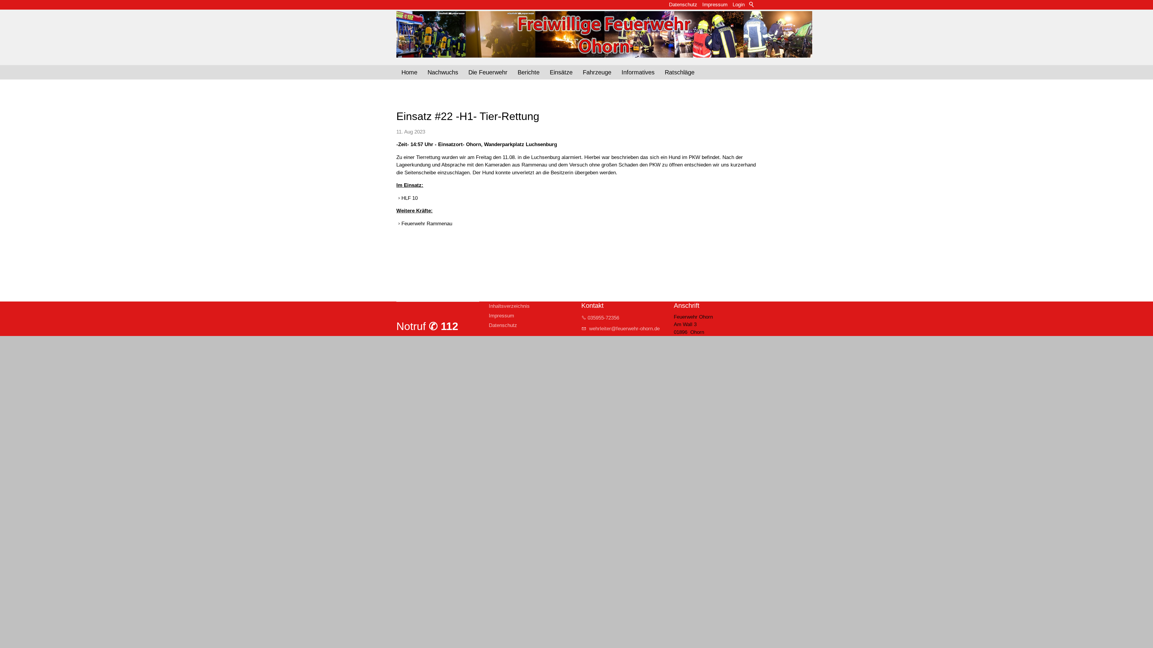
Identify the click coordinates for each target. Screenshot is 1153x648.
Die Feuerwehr (487, 72)
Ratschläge (680, 72)
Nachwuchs (443, 72)
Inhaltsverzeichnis (509, 306)
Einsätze (561, 72)
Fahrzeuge (597, 72)
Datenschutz (683, 5)
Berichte (529, 72)
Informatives (638, 72)
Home (409, 72)
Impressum (715, 5)
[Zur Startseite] (576, 34)
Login (739, 5)
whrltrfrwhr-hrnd (622, 329)
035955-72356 (603, 318)
